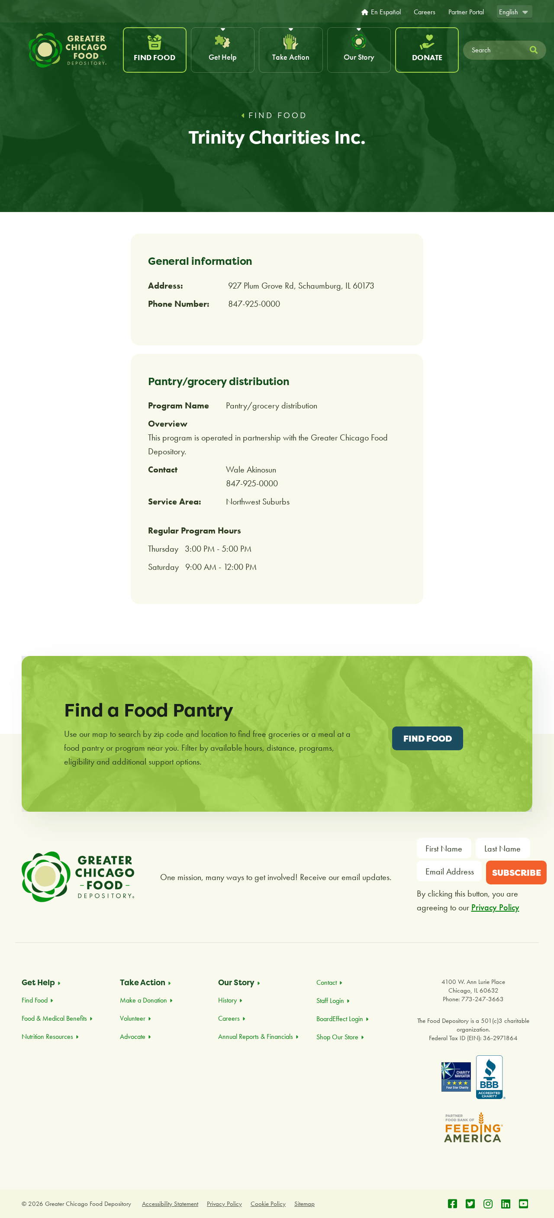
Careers (424, 12)
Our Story (359, 57)
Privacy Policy (495, 907)
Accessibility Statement (170, 1203)
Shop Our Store (337, 1036)
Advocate (132, 1036)
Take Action (290, 57)
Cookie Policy (268, 1203)
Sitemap (304, 1203)
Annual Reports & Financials (255, 1036)
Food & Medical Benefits (54, 1018)
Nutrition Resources (47, 1036)
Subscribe (516, 872)
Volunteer (132, 1018)
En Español (386, 12)
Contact (326, 982)
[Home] (71, 50)
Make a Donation (143, 1000)
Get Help (223, 57)
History (227, 1000)
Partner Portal (466, 12)
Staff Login (330, 1000)
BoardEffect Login (339, 1018)
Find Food (154, 57)
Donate (427, 57)
